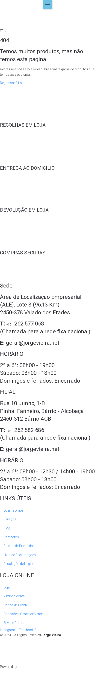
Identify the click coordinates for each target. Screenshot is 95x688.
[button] (47, 4)
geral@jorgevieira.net (32, 343)
